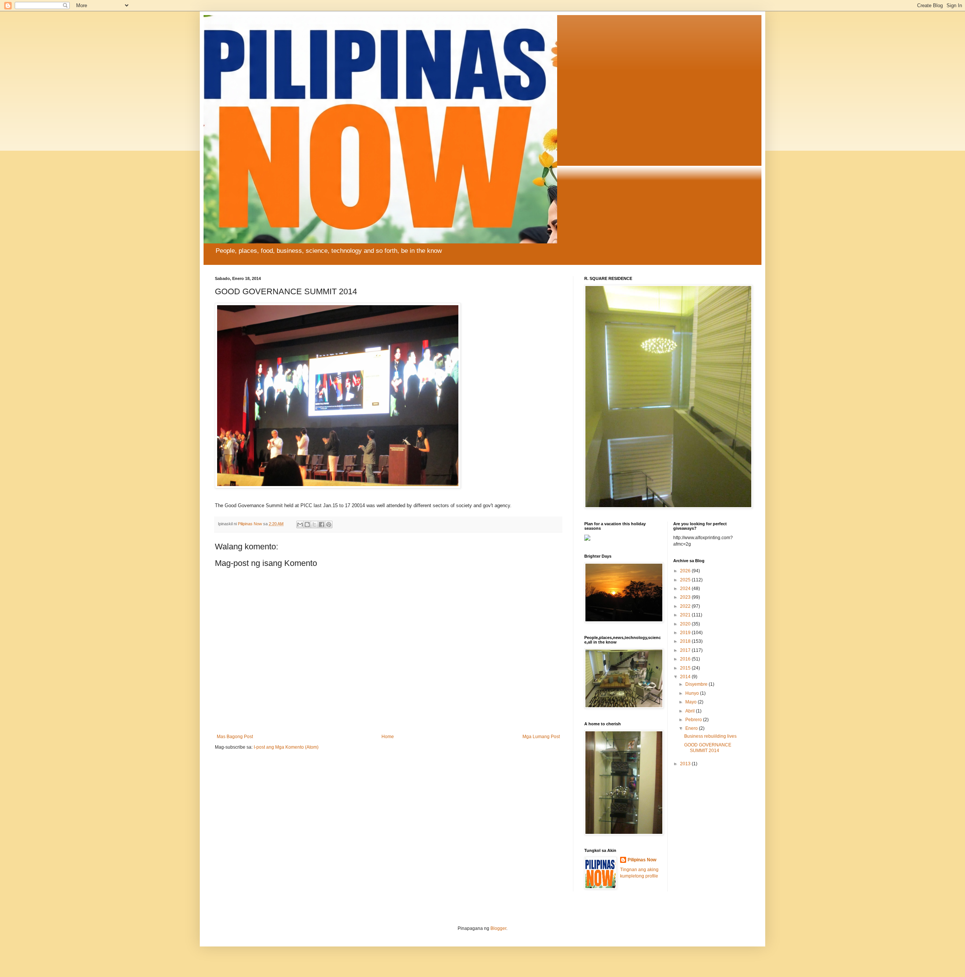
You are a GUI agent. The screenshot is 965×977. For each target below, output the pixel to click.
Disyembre (697, 684)
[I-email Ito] (300, 524)
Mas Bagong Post (235, 736)
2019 (686, 632)
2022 (686, 606)
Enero (692, 728)
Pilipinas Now (642, 859)
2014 (686, 676)
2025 (686, 580)
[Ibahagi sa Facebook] (321, 524)
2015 (686, 668)
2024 (686, 588)
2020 (686, 624)
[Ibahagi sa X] (314, 524)
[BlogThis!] (307, 524)
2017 (686, 650)
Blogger (498, 928)
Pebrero (694, 719)
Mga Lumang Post (541, 736)
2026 (686, 570)
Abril (690, 711)
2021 (686, 615)
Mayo (691, 702)
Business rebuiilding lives (710, 736)
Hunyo (692, 693)
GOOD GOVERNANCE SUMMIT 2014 (707, 747)
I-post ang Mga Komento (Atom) (286, 747)
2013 (686, 763)
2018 (686, 641)
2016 (686, 659)
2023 (686, 597)
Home (387, 736)
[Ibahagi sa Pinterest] (328, 524)
